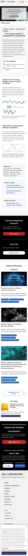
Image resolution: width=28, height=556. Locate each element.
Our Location (8, 513)
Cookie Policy (5, 548)
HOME (6, 483)
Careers (7, 515)
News (6, 510)
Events (6, 494)
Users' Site (7, 504)
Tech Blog (7, 499)
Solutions (7, 488)
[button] (20, 2)
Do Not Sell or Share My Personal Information (14, 553)
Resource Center (9, 496)
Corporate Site (8, 518)
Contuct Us (7, 502)
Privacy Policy (8, 524)
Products (7, 491)
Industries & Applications (12, 485)
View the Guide (20, 465)
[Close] (26, 526)
